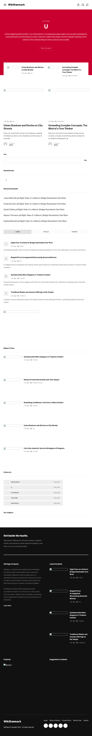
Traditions (23, 296)
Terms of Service (54, 720)
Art (31, 73)
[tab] (18, 232)
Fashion (22, 278)
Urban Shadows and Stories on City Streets (41, 425)
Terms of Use (77, 720)
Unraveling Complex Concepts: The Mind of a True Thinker (71, 70)
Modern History (38, 383)
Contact (85, 720)
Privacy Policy (66, 720)
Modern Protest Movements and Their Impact (41, 380)
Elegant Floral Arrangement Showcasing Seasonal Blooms (34, 257)
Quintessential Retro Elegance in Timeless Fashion (30, 275)
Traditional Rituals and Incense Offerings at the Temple (32, 292)
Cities (21, 246)
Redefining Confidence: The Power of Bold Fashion (43, 403)
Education (74, 75)
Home (46, 720)
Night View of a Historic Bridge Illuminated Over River (43, 198)
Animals (35, 451)
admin (11, 145)
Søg (5, 154)
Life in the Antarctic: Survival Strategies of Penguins (44, 448)
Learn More (7, 605)
